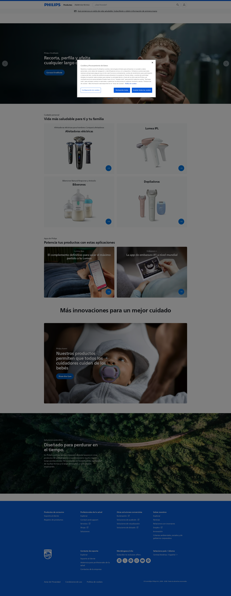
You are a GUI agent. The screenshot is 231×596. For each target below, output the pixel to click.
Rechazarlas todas (122, 90)
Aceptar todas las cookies (142, 90)
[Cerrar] (152, 62)
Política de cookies (131, 83)
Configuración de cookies (91, 90)
